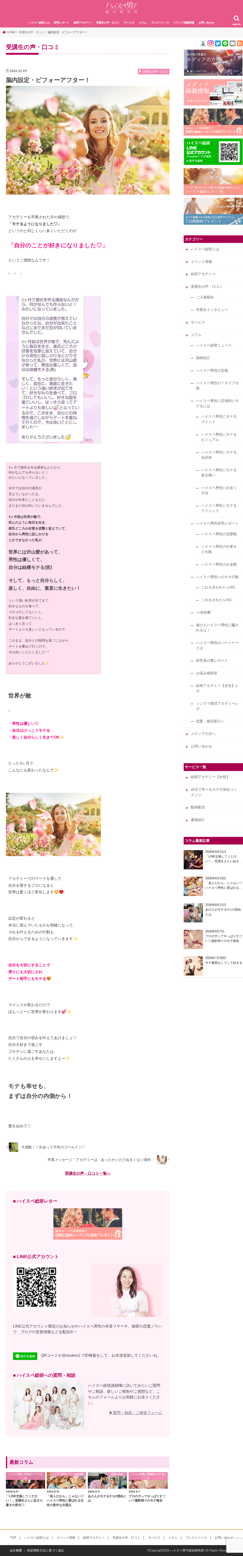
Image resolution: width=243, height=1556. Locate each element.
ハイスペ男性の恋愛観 (219, 534)
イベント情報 (201, 262)
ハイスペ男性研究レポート (217, 523)
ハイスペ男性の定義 (212, 370)
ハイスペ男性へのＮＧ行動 (217, 577)
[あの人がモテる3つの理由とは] (193, 912)
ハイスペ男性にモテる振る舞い (219, 472)
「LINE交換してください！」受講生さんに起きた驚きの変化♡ (223, 859)
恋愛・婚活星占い (210, 721)
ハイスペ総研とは (39, 22)
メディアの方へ (203, 734)
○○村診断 (203, 612)
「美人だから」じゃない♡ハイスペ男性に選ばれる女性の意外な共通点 (223, 885)
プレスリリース (160, 22)
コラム (143, 22)
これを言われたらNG (218, 587)
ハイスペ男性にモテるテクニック (219, 508)
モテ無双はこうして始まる (223, 962)
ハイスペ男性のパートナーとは (217, 645)
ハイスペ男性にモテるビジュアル (219, 437)
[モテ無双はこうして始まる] (193, 966)
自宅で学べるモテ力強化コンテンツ (214, 792)
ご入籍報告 (205, 297)
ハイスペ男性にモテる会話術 (219, 454)
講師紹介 (203, 358)
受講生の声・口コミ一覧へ (88, 1173)
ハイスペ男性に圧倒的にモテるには (217, 403)
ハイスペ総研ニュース (214, 345)
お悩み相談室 (206, 673)
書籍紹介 (198, 820)
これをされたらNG (216, 600)
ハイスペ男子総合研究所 (187, 1550)
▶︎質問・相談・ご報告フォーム (135, 1412)
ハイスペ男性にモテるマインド (219, 419)
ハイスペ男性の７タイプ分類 (217, 385)
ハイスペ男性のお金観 (219, 564)
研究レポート (62, 22)
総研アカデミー (83, 22)
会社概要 (16, 1550)
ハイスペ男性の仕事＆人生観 (219, 549)
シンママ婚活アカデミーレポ (217, 706)
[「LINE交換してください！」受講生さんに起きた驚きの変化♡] (193, 859)
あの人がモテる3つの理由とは (223, 912)
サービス (129, 22)
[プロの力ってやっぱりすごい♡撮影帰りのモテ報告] (193, 939)
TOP (13, 1537)
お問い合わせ (206, 22)
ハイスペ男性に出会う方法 (219, 490)
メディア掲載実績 (183, 22)
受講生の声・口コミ (108, 22)
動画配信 (198, 807)
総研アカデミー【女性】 (210, 777)
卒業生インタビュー (212, 310)
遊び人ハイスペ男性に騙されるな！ (217, 627)
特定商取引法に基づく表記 (45, 1550)
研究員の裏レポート (212, 660)
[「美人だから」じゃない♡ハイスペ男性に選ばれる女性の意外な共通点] (193, 886)
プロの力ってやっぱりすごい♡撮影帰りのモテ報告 (223, 938)
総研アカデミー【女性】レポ (217, 688)
